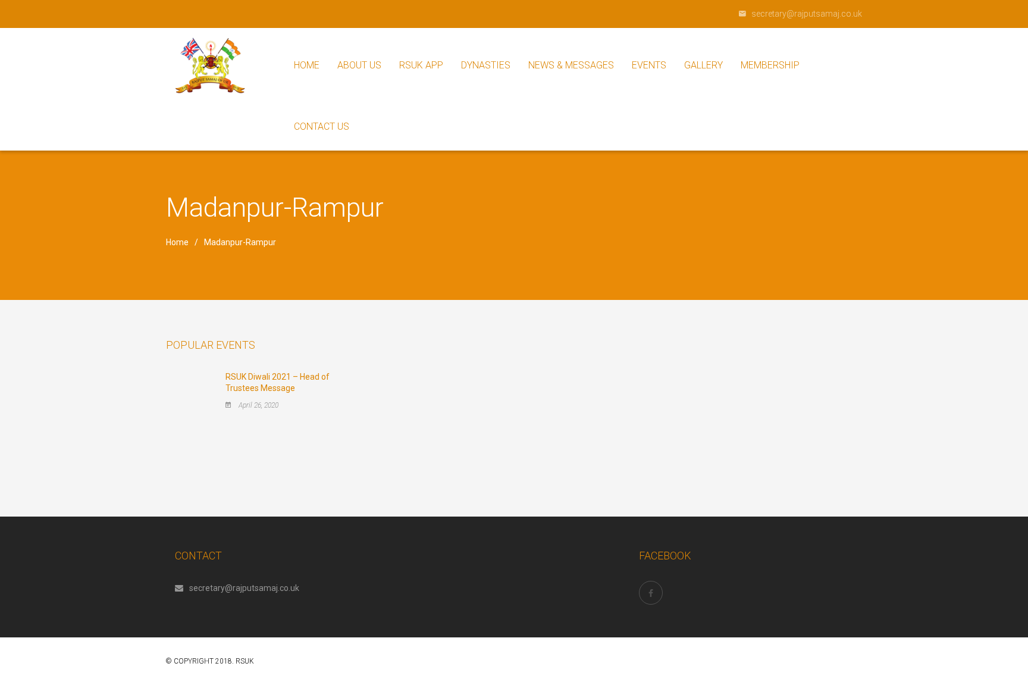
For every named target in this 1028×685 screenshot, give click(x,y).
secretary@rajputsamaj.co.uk (244, 588)
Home (177, 242)
